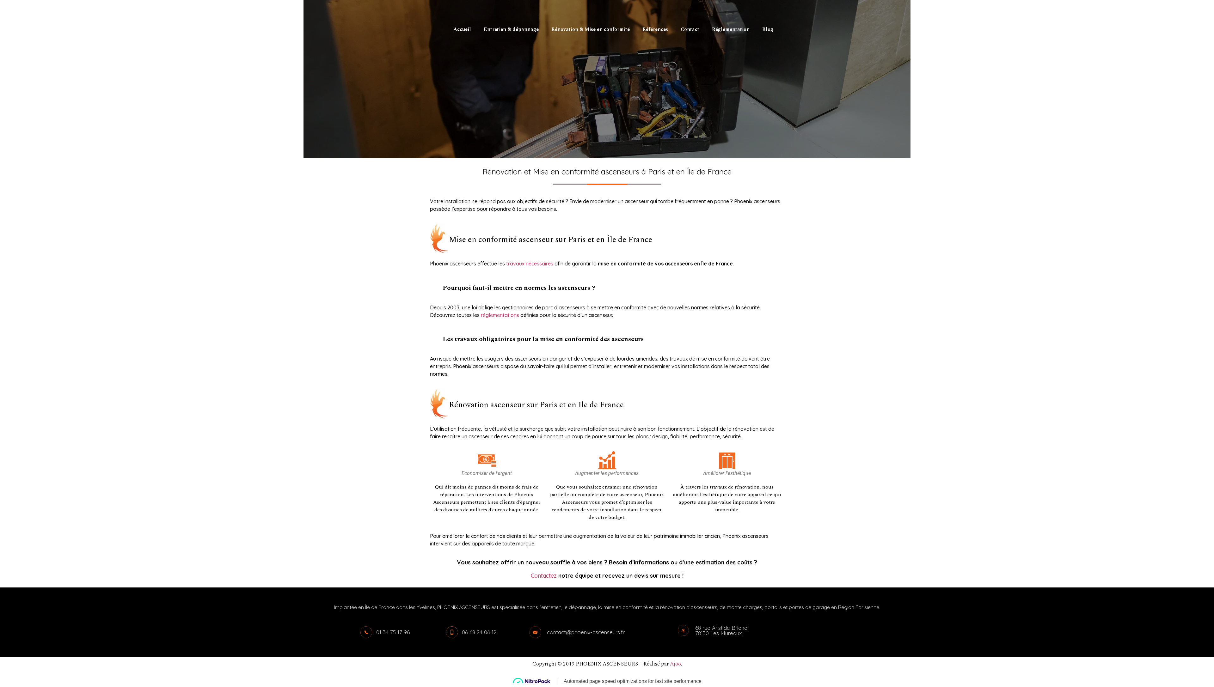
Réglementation (731, 29)
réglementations (500, 315)
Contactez (544, 575)
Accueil (462, 29)
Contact (690, 29)
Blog (767, 29)
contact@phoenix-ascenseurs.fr (586, 632)
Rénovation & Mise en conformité (590, 29)
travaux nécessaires (529, 263)
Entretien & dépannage (511, 29)
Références (655, 29)
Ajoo (675, 664)
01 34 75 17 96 (393, 632)
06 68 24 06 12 (479, 632)
